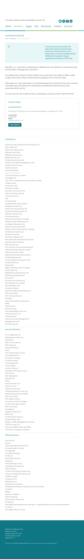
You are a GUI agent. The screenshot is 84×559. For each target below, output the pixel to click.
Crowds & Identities (12, 453)
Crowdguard (10, 451)
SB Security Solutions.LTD (15, 275)
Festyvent (9, 461)
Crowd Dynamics (11, 363)
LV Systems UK (11, 479)
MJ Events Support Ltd (14, 237)
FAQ (36, 26)
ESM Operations (11, 376)
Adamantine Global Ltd (14, 337)
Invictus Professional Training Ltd (17, 474)
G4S (6, 198)
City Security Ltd (11, 168)
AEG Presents (10, 345)
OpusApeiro (10, 409)
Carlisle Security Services (14, 160)
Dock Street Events (12, 458)
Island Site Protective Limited (16, 394)
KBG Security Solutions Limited (17, 219)
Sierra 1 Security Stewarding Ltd (17, 301)
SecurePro (9, 278)
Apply (29, 26)
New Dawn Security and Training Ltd (19, 239)
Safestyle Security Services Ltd (16, 273)
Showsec (8, 298)
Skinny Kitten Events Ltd (14, 499)
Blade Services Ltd (12, 157)
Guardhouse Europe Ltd (14, 466)
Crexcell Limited (11, 360)
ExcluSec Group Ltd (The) (15, 191)
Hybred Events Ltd (12, 389)
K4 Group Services (12, 216)
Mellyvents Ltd (10, 481)
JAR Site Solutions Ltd (13, 214)
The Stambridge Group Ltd (15, 311)
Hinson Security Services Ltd (16, 209)
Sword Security (11, 309)
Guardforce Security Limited (16, 204)
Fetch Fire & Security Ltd (14, 193)
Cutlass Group (10, 183)
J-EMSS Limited (11, 476)
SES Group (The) (11, 293)
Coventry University (12, 358)
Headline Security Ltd (13, 206)
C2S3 (7, 350)
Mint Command (11, 407)
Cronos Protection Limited (15, 175)
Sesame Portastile (12, 494)
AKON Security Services (14, 150)
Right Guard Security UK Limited (17, 268)
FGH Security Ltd (11, 196)
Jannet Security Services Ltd (16, 211)
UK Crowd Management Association (12, 7)
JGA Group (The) (11, 396)
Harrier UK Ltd (10, 386)
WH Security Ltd (11, 324)
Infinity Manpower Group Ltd (16, 391)
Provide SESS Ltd (11, 263)
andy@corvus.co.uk (15, 120)
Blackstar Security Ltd (13, 155)
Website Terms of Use (14, 529)
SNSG (7, 303)
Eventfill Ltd (9, 378)
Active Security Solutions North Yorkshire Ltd (22, 145)
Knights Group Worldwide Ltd (16, 222)
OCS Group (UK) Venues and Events (19, 247)
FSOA (7, 381)
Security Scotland (12, 288)
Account (68, 26)
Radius (7, 492)
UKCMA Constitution (13, 533)
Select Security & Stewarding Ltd (17, 291)
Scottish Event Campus (14, 417)
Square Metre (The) (12, 419)
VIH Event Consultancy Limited (17, 430)
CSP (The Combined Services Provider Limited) (23, 181)
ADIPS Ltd (9, 340)
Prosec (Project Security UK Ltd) (17, 260)
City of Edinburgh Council (15, 353)
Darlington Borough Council (16, 371)
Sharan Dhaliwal (11, 497)
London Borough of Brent (15, 404)
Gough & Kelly (10, 201)
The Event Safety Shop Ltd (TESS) (18, 427)
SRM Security (10, 306)
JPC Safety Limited (12, 399)
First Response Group (13, 464)
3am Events (9, 440)
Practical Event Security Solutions (18, 255)
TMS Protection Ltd (12, 314)
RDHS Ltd (9, 414)
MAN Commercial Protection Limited (19, 229)
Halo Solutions (10, 469)
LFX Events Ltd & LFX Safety (16, 401)
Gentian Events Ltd (12, 384)
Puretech (8, 489)
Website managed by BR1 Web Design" (10, 549)
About (8, 26)
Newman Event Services (14, 242)
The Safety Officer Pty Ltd (15, 510)
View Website (15, 125)
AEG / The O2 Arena (12, 343)
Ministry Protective (12, 234)
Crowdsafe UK (10, 178)
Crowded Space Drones (14, 448)
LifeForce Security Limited (15, 227)
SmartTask (9, 502)
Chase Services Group (13, 165)
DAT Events (9, 373)
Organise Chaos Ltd (12, 412)
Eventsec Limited (12, 188)
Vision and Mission (12, 536)
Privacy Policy (11, 531)
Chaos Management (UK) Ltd (16, 446)
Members (18, 26)
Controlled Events (12, 355)
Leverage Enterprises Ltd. (15, 224)
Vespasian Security (12, 321)
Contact (57, 26)
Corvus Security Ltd (12, 173)
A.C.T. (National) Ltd (12, 335)
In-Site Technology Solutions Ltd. (17, 471)
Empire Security (11, 186)
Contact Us (9, 538)
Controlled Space (12, 170)
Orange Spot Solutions (14, 484)
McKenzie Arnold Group (14, 232)
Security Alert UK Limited (15, 283)
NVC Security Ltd (11, 245)
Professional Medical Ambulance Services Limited (24, 487)
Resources (46, 26)
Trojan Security (10, 316)
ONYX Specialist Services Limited (17, 250)
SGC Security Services (13, 296)
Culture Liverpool (12, 368)
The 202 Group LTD (12, 424)
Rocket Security (11, 270)
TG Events (9, 507)
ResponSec (9, 265)
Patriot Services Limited (14, 252)
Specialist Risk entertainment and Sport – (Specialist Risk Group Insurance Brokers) (37, 505)
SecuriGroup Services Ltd (15, 280)
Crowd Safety (10, 366)
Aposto (8, 443)
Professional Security (13, 257)
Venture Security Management (17, 319)
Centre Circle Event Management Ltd (19, 163)
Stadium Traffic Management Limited (19, 422)
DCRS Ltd (9, 456)
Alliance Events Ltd (12, 152)
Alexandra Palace (12, 348)
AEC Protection (11, 147)
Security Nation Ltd (12, 286)
